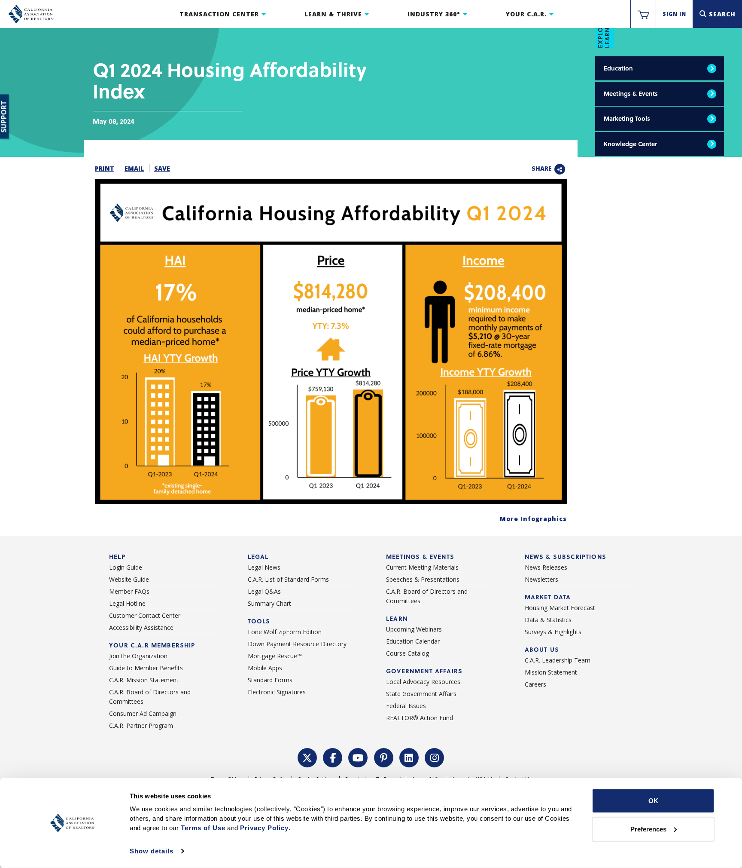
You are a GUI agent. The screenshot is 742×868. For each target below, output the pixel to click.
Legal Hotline (127, 603)
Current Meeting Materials (422, 567)
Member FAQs (129, 591)
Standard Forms (270, 680)
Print (104, 168)
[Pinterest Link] (384, 757)
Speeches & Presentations (422, 579)
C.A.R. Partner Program (141, 725)
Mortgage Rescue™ (275, 656)
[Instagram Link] (435, 757)
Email (134, 168)
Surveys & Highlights (553, 632)
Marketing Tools (627, 118)
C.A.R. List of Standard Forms (288, 579)
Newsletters (541, 579)
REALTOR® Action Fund (419, 718)
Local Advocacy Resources (423, 682)
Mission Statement (551, 672)
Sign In (674, 14)
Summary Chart (269, 603)
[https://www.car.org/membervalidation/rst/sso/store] (643, 14)
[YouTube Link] (358, 757)
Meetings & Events (631, 93)
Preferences (648, 828)
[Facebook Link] (333, 757)
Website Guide (129, 579)
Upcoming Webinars (414, 629)
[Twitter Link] (307, 757)
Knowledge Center (630, 143)
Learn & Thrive (333, 14)
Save (162, 168)
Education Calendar (413, 641)
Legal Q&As (264, 591)
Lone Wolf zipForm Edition (285, 632)
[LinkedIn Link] (409, 757)
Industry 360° (433, 14)
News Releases (546, 567)
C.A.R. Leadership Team (557, 660)
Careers (535, 684)
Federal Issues (406, 706)
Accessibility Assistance (141, 627)
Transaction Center (219, 14)
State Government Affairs (421, 694)
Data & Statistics (548, 620)
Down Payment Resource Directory (297, 644)
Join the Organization (138, 656)
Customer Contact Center (144, 615)
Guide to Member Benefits (146, 668)
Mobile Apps (265, 668)
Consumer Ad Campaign (142, 713)
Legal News (264, 567)
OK (653, 800)
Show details (151, 851)
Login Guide (125, 567)
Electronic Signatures (277, 692)
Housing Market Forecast (560, 608)
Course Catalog (407, 653)
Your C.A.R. (526, 14)
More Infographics (533, 519)
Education (618, 68)
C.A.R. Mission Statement (144, 680)
